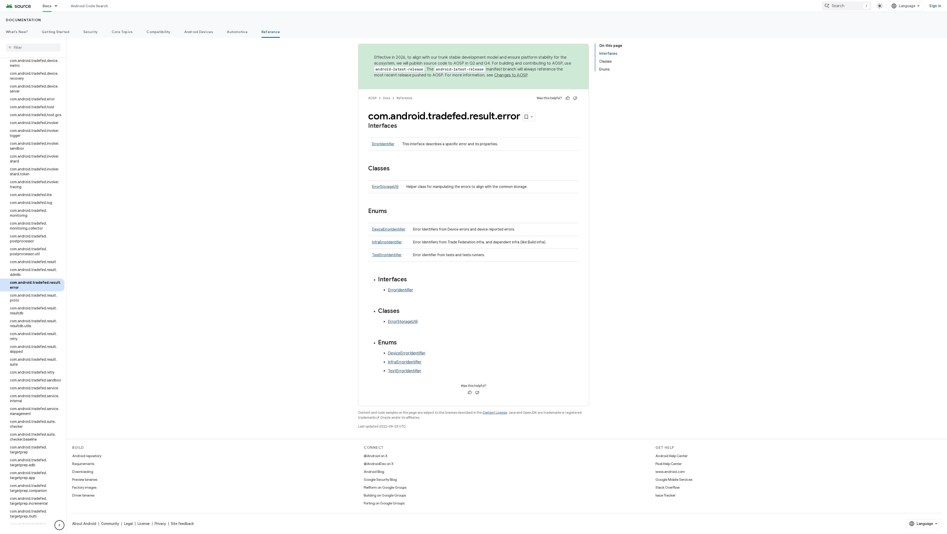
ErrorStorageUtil (385, 186)
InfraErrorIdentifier (387, 242)
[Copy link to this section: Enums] (392, 211)
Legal (128, 524)
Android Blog (374, 471)
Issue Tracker (665, 495)
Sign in (935, 6)
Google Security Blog (380, 479)
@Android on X (375, 456)
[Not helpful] (575, 98)
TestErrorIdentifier (386, 255)
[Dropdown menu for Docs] (58, 6)
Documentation (23, 20)
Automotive (237, 32)
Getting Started (56, 32)
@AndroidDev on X (379, 464)
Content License (495, 412)
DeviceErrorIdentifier (388, 229)
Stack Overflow (668, 487)
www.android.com (670, 471)
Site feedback (182, 524)
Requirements (83, 464)
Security (90, 32)
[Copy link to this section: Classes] (395, 169)
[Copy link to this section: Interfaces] (402, 126)
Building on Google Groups (385, 495)
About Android (84, 524)
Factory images (84, 487)
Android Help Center (672, 456)
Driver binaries (83, 495)
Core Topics (122, 32)
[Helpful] (567, 98)
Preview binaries (84, 479)
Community (110, 524)
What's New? (17, 32)
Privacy (160, 524)
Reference (270, 32)
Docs (47, 6)
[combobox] (846, 5)
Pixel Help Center (669, 464)
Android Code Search (89, 6)
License (144, 524)
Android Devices (198, 32)
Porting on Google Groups (384, 503)
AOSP (372, 98)
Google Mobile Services (674, 479)
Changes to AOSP (511, 75)
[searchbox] (33, 48)
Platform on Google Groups (385, 487)
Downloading (82, 471)
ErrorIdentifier (383, 144)
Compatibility (158, 32)
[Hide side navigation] (59, 525)
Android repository (86, 456)
